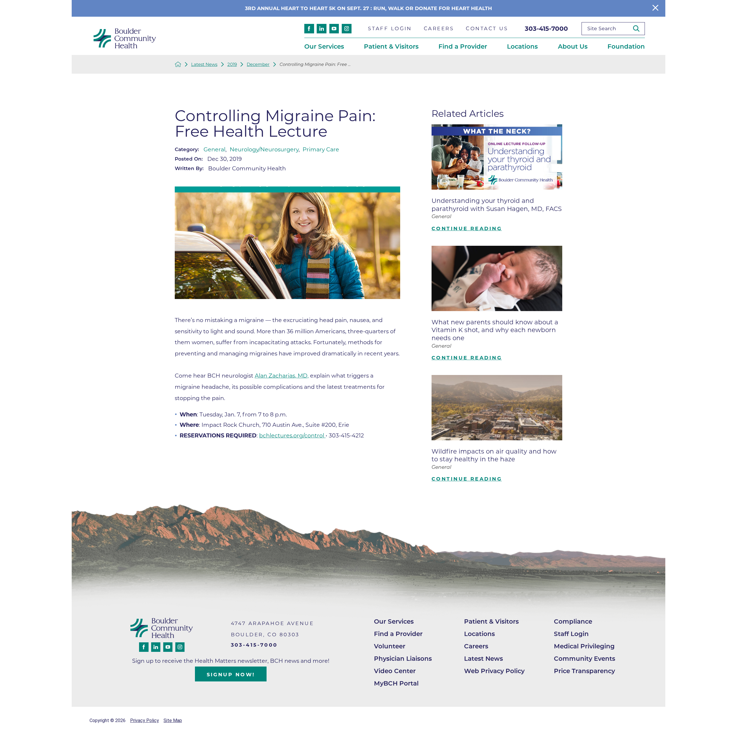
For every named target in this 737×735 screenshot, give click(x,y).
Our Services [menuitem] (324, 46)
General (214, 149)
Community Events (584, 658)
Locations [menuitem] (522, 46)
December (258, 64)
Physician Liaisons (403, 658)
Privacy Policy (144, 720)
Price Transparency (584, 671)
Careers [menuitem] (439, 28)
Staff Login (571, 633)
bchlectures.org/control (292, 435)
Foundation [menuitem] (626, 46)
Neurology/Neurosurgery (264, 149)
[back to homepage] (178, 64)
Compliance (573, 621)
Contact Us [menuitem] (487, 28)
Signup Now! (231, 674)
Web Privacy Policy (494, 671)
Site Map (173, 720)
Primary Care (321, 149)
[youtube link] (334, 29)
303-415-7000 (546, 28)
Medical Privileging (584, 646)
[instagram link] (347, 29)
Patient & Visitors (491, 621)
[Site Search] (639, 28)
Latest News (204, 64)
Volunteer (389, 646)
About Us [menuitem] (573, 46)
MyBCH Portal (396, 683)
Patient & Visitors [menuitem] (391, 46)
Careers (476, 646)
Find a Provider (398, 633)
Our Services (394, 621)
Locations (479, 633)
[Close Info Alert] (655, 8)
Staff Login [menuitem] (390, 28)
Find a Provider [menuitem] (462, 46)
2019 (232, 64)
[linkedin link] (321, 29)
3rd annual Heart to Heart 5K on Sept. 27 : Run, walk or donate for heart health (368, 8)
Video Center (395, 671)
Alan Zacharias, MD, (282, 375)
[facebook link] (309, 29)
